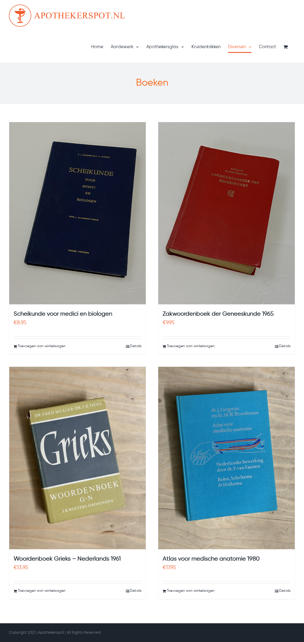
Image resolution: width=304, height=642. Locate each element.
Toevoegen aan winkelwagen (42, 346)
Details (135, 346)
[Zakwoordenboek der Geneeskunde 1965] (226, 213)
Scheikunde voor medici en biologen (63, 314)
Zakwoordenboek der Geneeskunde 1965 (218, 314)
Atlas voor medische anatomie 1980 (211, 559)
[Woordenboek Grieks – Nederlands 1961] (77, 458)
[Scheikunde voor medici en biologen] (77, 213)
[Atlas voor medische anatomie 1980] (226, 458)
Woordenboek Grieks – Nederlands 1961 (67, 559)
